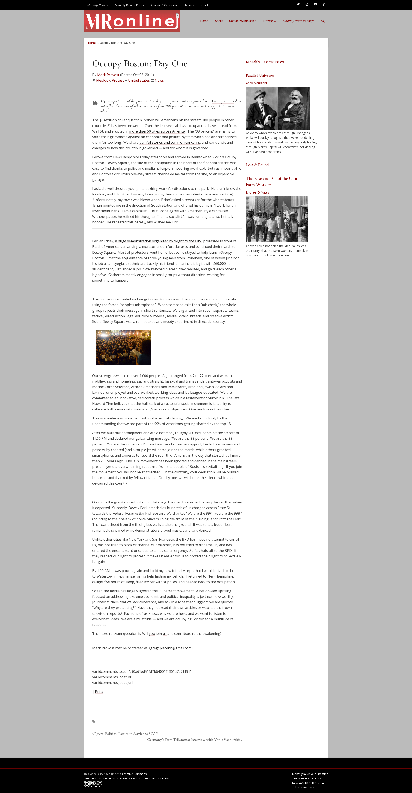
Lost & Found (257, 165)
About (219, 21)
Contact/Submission (242, 21)
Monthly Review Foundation (310, 774)
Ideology (103, 80)
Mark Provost (108, 74)
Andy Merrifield (256, 83)
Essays (298, 21)
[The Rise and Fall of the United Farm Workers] (277, 219)
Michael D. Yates (257, 192)
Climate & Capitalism (164, 5)
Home (204, 21)
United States (139, 80)
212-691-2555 (305, 787)
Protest (118, 80)
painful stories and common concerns (169, 142)
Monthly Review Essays (265, 62)
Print (99, 691)
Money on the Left (197, 5)
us (165, 633)
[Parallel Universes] (278, 108)
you (152, 633)
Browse (268, 21)
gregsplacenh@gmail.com (170, 648)
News (159, 80)
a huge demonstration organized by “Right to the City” (158, 241)
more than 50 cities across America (157, 131)
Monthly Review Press (129, 5)
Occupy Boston (223, 101)
